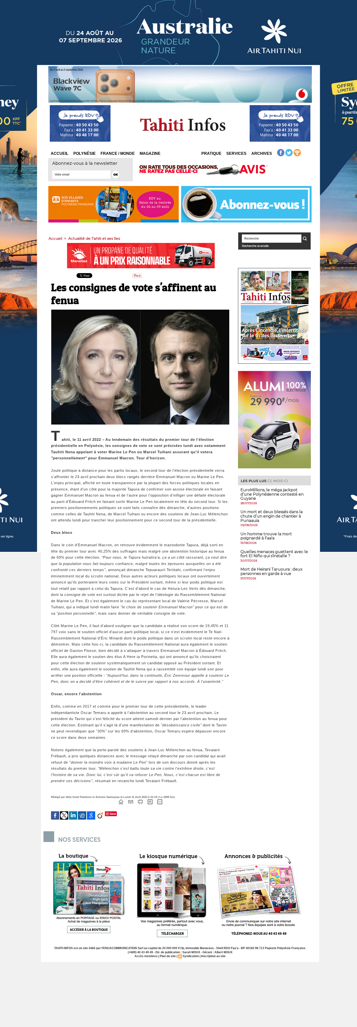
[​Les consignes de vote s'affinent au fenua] (140, 311)
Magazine (150, 153)
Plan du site (168, 956)
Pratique (211, 153)
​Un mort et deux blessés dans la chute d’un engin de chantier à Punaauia (271, 516)
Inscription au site (213, 956)
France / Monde (118, 153)
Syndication (191, 956)
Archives (261, 153)
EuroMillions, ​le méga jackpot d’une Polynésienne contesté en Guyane (272, 494)
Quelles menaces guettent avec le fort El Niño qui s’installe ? (274, 553)
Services (236, 153)
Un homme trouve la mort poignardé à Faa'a (266, 536)
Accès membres (146, 956)
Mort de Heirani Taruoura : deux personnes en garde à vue (271, 571)
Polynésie (84, 153)
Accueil (59, 153)
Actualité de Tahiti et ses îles (94, 238)
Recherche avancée (255, 246)
